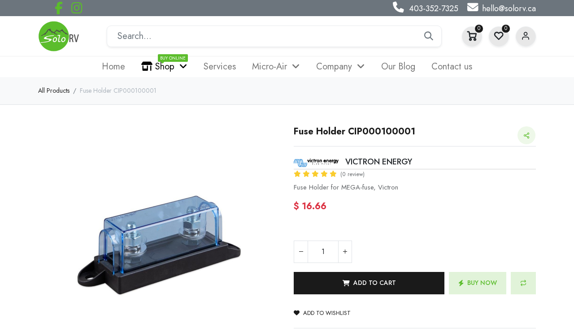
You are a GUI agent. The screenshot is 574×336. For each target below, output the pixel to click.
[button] (56, 245)
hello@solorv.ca (509, 8)
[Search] (428, 36)
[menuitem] (113, 66)
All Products (54, 90)
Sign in (526, 36)
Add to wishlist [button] (327, 313)
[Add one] (345, 252)
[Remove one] (301, 252)
